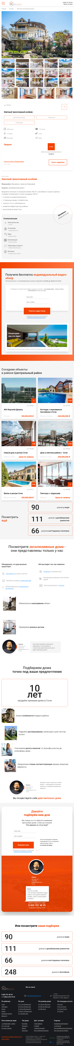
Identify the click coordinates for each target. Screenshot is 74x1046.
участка (61, 585)
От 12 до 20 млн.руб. (24, 1004)
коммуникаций (25, 581)
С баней (36, 1026)
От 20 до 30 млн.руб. (24, 1007)
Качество (47, 572)
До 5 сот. (60, 1004)
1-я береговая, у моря (8, 1023)
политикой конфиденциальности (36, 317)
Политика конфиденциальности (12, 1037)
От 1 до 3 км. (6, 1026)
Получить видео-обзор (37, 311)
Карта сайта (5, 1039)
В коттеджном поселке (41, 1030)
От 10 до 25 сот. (62, 1009)
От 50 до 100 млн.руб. (25, 1011)
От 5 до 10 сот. (61, 1007)
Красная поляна (7, 1013)
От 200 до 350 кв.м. (44, 1007)
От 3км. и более (6, 1028)
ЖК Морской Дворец (13, 409)
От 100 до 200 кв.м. (44, 1004)
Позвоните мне (23, 845)
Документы (10, 574)
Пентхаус (25, 1030)
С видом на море (39, 1028)
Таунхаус (25, 1026)
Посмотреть (10, 518)
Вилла (24, 1028)
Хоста (3, 1009)
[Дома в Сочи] (16, 3)
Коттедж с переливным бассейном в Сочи (51, 410)
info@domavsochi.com (34, 996)
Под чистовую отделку (61, 1030)
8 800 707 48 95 (67, 2)
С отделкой (57, 1026)
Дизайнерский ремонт (61, 1023)
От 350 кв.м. (42, 1009)
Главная (4, 9)
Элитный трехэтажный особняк (25, 9)
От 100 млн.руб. (23, 1013)
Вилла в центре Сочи (13, 493)
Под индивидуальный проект (63, 1028)
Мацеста (4, 1016)
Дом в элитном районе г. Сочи (53, 453)
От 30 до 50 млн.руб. (24, 1009)
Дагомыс (4, 1007)
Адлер (3, 1011)
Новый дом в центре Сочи (16, 453)
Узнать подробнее (58, 162)
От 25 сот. (60, 1011)
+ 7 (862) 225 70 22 (8, 997)
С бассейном (38, 1023)
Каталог (11, 9)
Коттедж (24, 1023)
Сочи (3, 1004)
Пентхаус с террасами (50, 493)
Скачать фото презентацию (14, 161)
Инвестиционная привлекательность (51, 151)
